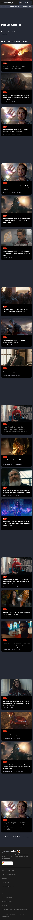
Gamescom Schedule (14, 6)
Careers (4, 890)
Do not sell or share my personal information (14, 909)
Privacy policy (5, 878)
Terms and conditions (8, 870)
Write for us (5, 905)
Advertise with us (7, 897)
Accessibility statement (8, 886)
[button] (30, 2)
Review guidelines (7, 901)
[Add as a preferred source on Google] (7, 863)
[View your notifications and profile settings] (27, 2)
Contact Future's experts (9, 874)
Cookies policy (6, 882)
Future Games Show (26, 6)
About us (4, 894)
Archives (26, 837)
